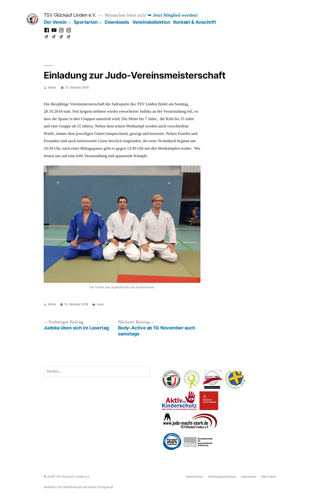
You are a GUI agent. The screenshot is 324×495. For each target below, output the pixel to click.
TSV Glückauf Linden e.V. (70, 15)
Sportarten (86, 22)
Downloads (117, 22)
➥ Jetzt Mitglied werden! (173, 15)
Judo (100, 304)
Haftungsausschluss (222, 476)
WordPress (70, 487)
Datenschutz (194, 476)
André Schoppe (99, 487)
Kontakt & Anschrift (194, 22)
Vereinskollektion (151, 22)
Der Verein (55, 22)
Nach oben (268, 476)
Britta (52, 87)
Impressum (248, 476)
